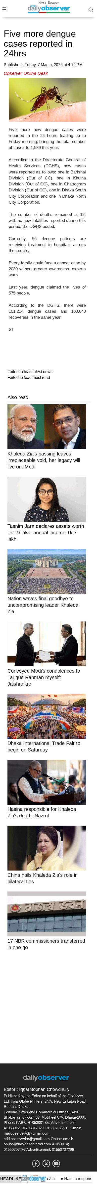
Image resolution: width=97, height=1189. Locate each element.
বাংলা (42, 2)
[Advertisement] (48, 1006)
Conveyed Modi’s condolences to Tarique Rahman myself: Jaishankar (43, 677)
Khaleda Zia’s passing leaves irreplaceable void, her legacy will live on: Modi (43, 460)
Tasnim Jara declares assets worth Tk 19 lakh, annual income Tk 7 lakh (45, 532)
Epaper (53, 2)
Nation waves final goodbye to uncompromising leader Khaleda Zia (42, 605)
